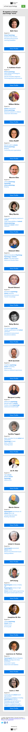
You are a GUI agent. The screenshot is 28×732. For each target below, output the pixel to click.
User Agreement (9, 720)
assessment (11, 548)
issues (8, 550)
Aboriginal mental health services (13, 592)
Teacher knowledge (9, 297)
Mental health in (11, 145)
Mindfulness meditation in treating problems (13, 698)
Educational (10, 291)
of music (10, 441)
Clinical (9, 181)
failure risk (9, 513)
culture (8, 623)
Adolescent (10, 401)
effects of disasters (13, 658)
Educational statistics (10, 335)
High (7, 475)
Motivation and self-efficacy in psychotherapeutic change (12, 701)
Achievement (8, 368)
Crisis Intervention (11, 258)
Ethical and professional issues (12, 551)
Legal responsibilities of (13, 221)
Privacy (3, 720)
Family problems (9, 553)
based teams (10, 108)
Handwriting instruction (10, 515)
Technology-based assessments (13, 78)
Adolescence (8, 480)
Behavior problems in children (12, 112)
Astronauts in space (9, 663)
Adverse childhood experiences (13, 370)
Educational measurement (11, 295)
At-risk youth (7, 626)
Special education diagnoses (12, 76)
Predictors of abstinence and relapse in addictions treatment (13, 704)
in (10, 256)
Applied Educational (13, 255)
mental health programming (14, 591)
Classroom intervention (10, 113)
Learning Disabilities (10, 40)
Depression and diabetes (11, 664)
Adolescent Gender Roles (11, 260)
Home (23, 718)
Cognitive (10, 365)
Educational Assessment (11, 38)
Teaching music (8, 444)
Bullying (6, 148)
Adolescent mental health (11, 407)
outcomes (9, 293)
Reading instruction (9, 516)
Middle (8, 476)
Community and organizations (12, 150)
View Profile (14, 49)
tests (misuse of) (12, 511)
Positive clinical (11, 405)
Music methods (8, 443)
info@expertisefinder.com (15, 718)
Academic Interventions (10, 37)
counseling (9, 366)
